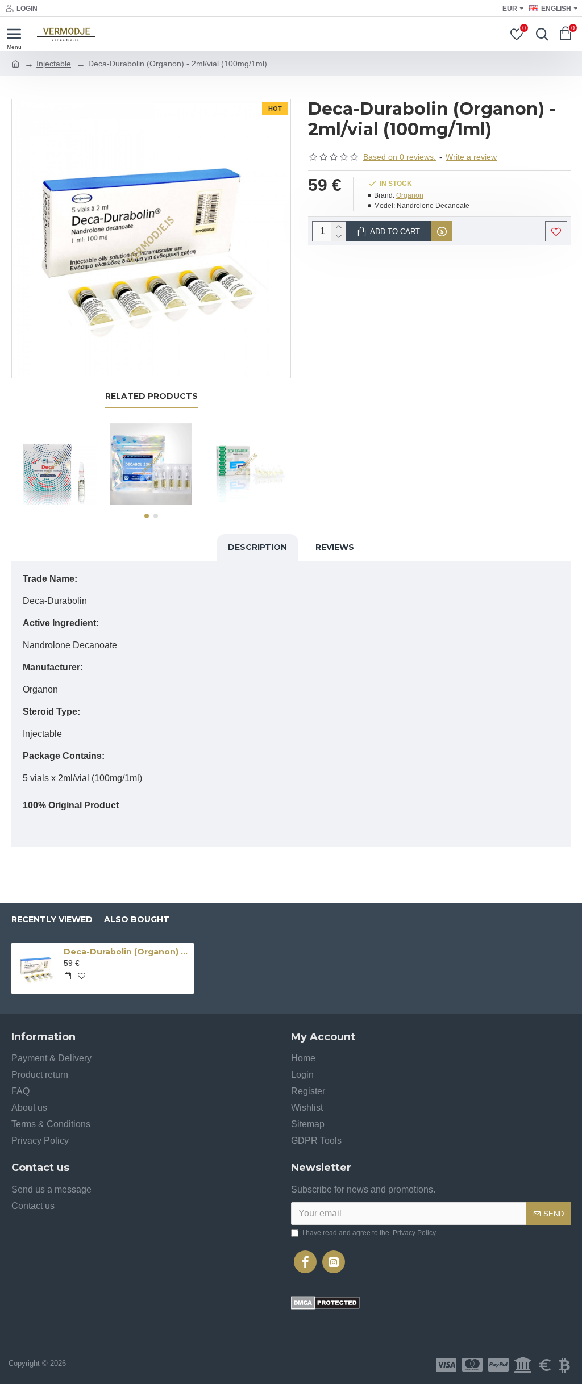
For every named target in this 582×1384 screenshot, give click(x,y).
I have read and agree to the (369, 1233)
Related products (151, 396)
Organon (409, 195)
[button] (146, 516)
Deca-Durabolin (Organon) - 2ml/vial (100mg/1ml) (127, 952)
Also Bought (136, 919)
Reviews (334, 547)
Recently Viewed (52, 919)
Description (257, 547)
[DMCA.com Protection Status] (325, 1303)
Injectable (53, 63)
